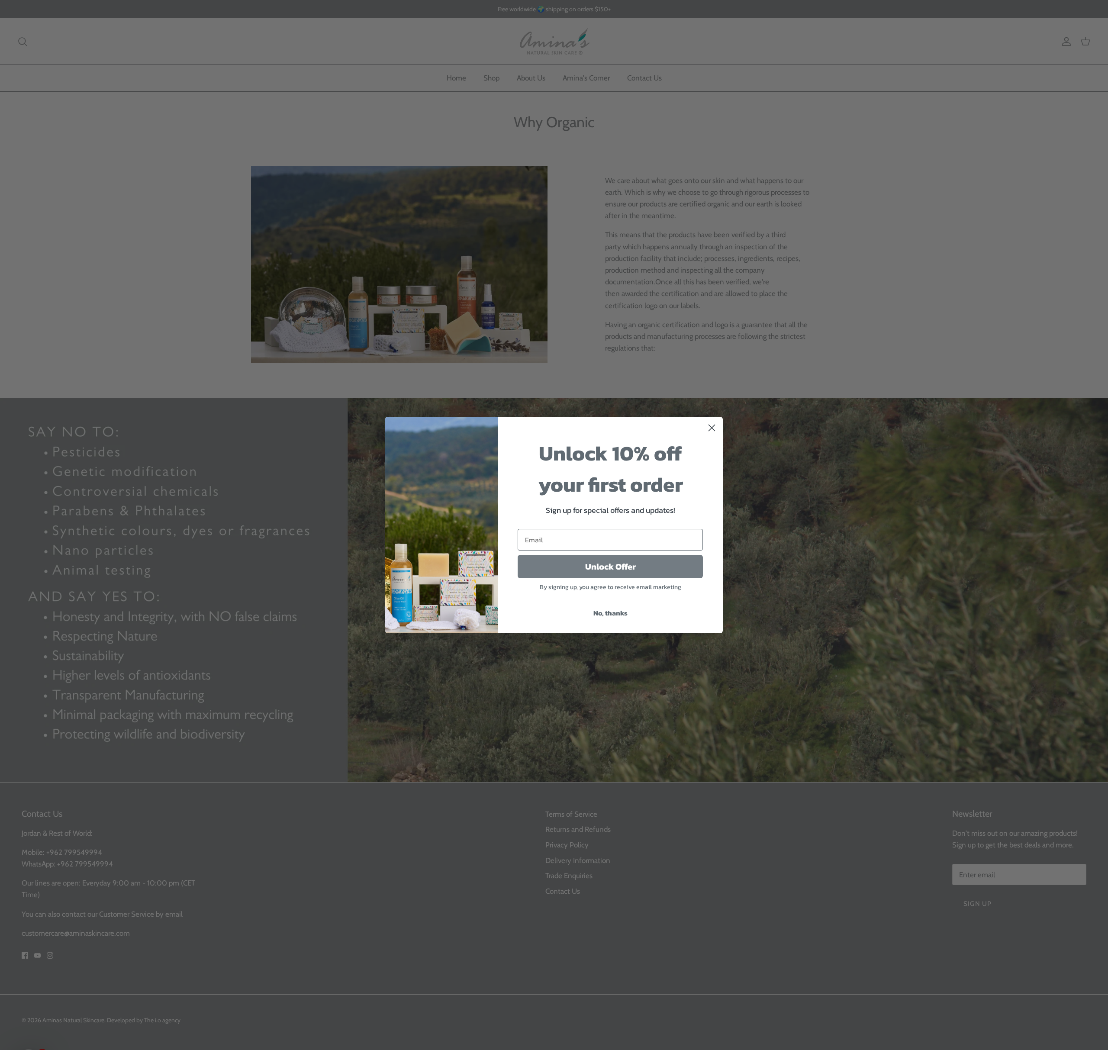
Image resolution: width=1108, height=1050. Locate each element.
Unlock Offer (610, 566)
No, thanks (610, 613)
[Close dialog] (711, 427)
